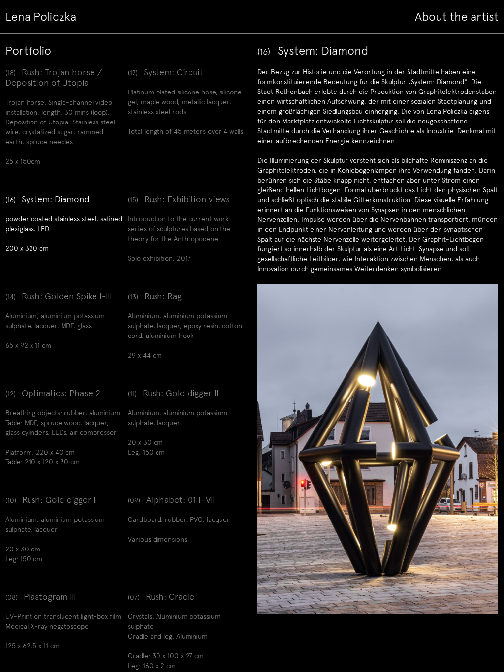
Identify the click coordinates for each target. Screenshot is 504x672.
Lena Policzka (40, 16)
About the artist (457, 16)
